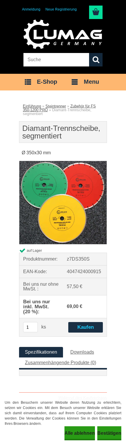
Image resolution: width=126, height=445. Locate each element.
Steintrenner (55, 106)
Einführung (32, 106)
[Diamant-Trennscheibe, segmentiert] (63, 163)
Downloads (82, 352)
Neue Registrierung (61, 9)
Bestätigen (109, 433)
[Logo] (63, 34)
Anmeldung (31, 9)
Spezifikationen (41, 352)
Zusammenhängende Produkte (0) (60, 362)
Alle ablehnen (79, 433)
